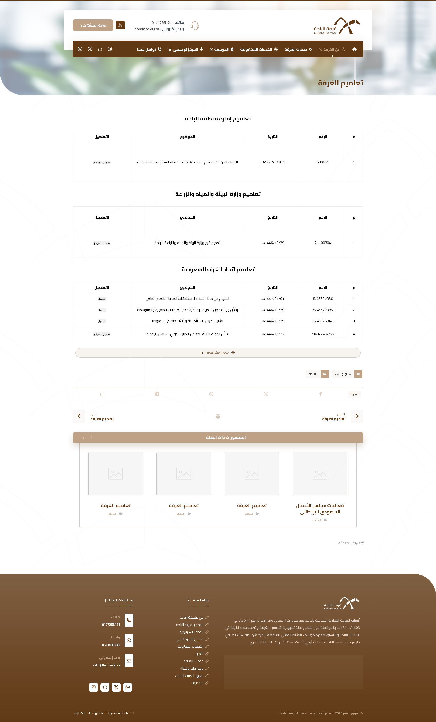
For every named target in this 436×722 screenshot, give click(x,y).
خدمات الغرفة (193, 661)
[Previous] (91, 438)
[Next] (83, 438)
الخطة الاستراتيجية (191, 632)
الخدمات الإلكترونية (190, 646)
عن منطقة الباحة (191, 617)
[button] (109, 49)
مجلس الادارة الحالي (189, 639)
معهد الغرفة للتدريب (189, 675)
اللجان (199, 653)
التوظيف (197, 683)
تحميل (106, 162)
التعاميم (313, 373)
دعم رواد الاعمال (191, 668)
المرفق (97, 162)
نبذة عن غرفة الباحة (189, 624)
